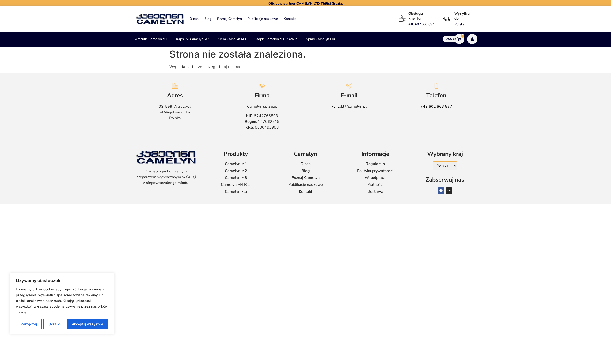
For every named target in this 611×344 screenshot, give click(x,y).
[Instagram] (449, 190)
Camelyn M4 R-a (236, 184)
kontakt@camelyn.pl (349, 106)
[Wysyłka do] (446, 19)
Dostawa (375, 191)
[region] (62, 303)
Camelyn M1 (236, 163)
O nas (194, 18)
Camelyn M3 (236, 177)
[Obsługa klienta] (402, 19)
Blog (207, 18)
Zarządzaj (29, 324)
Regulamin (375, 163)
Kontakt (290, 18)
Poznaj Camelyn (229, 18)
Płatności (375, 184)
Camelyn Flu (236, 191)
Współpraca (375, 177)
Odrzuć (54, 324)
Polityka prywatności (375, 170)
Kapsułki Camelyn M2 (192, 39)
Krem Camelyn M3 (232, 39)
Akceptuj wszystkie (87, 324)
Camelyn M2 (236, 170)
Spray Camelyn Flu (320, 39)
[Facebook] (441, 190)
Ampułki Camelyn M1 (151, 39)
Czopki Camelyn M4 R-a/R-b (275, 39)
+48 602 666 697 (436, 106)
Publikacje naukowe (263, 18)
